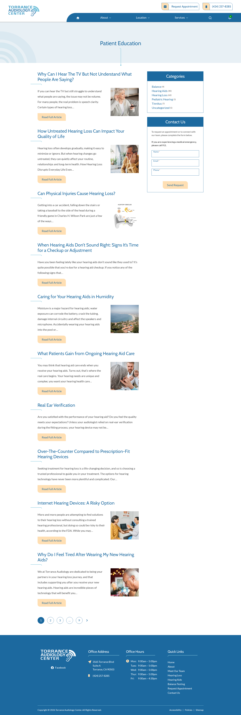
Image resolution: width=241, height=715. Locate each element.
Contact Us (174, 692)
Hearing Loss (160, 95)
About (171, 666)
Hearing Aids (160, 90)
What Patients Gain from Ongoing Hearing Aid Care (86, 353)
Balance (156, 86)
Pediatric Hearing (162, 99)
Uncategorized (161, 107)
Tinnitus (157, 103)
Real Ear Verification (56, 405)
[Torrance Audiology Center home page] (23, 11)
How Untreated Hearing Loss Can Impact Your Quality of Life (81, 133)
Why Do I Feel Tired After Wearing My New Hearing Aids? (86, 557)
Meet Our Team (176, 670)
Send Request (175, 185)
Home (171, 662)
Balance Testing (176, 684)
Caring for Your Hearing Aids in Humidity (76, 296)
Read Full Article (52, 117)
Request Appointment (180, 688)
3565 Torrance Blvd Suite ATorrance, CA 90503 (103, 665)
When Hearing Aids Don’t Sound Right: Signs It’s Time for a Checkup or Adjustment (88, 247)
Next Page (87, 620)
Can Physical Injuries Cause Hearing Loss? (76, 193)
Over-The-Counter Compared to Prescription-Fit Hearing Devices (84, 454)
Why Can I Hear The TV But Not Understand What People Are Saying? (85, 76)
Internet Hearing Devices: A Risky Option (76, 503)
